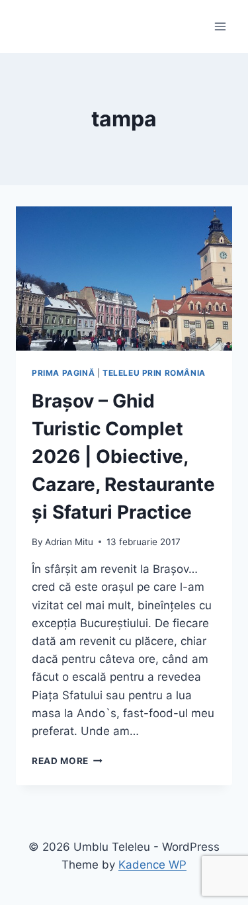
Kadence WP (152, 864)
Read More (67, 760)
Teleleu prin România (154, 373)
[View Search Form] (28, 26)
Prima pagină (63, 373)
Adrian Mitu (69, 542)
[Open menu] (220, 26)
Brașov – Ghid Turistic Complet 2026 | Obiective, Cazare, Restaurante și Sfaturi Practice (123, 456)
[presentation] (124, 278)
